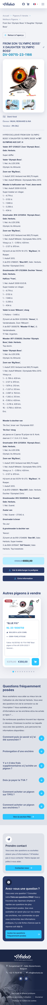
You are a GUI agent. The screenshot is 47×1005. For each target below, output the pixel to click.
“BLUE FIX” (22, 632)
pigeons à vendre (20, 16)
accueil (6, 16)
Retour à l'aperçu (16, 35)
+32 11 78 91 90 (15, 973)
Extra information (25, 578)
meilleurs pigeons (10, 19)
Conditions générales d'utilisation (18, 997)
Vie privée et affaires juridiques (23, 993)
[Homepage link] (10, 4)
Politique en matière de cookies (24, 1001)
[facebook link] (20, 978)
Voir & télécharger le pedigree (25, 570)
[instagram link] (26, 978)
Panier (28, 4)
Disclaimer (39, 997)
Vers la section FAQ (22, 817)
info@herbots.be (36, 973)
